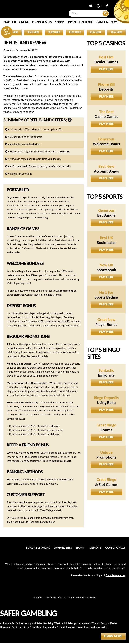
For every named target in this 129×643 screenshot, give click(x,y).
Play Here (106, 69)
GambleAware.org (116, 575)
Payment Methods (80, 22)
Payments (95, 547)
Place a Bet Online (16, 22)
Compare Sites (42, 22)
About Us (38, 597)
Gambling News (107, 22)
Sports (60, 22)
